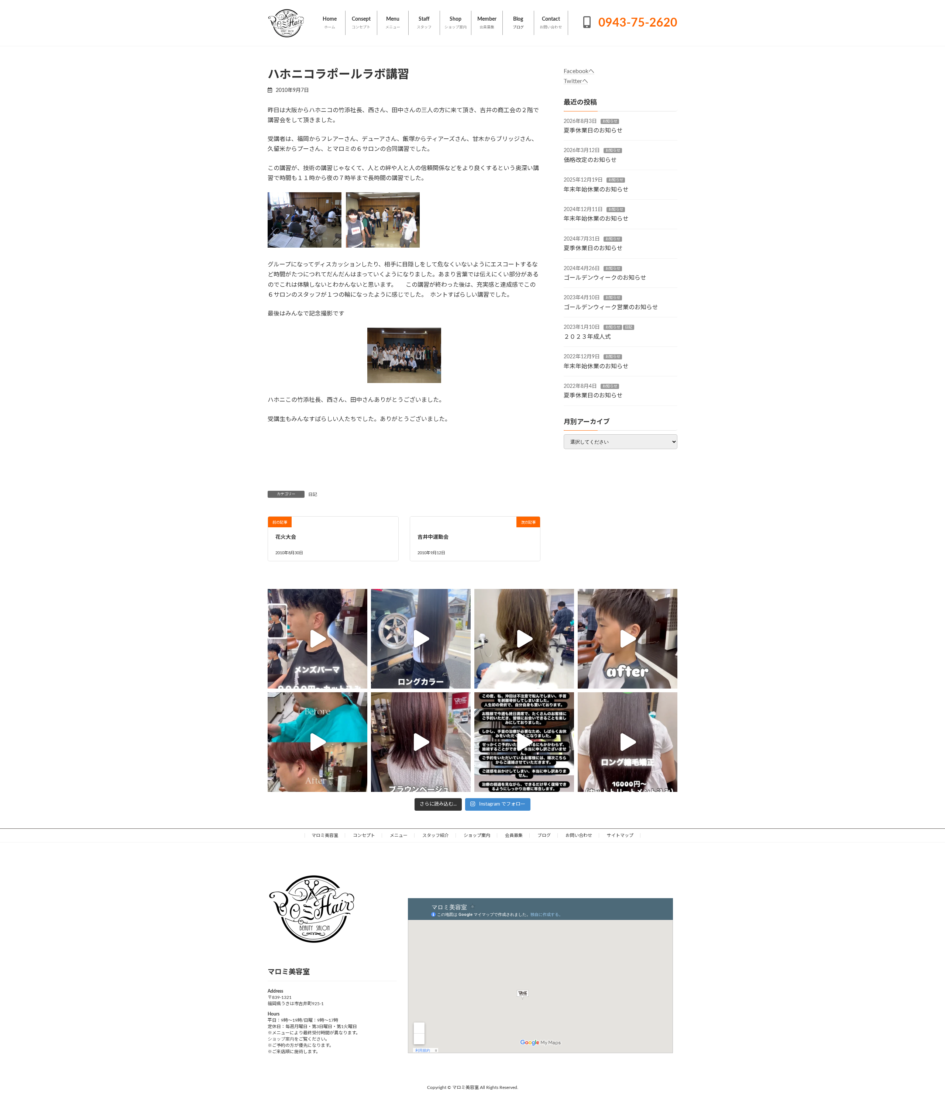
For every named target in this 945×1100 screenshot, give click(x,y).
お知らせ (609, 121)
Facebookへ (579, 71)
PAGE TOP (917, 1060)
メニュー (399, 835)
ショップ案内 (477, 835)
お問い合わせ (579, 835)
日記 (312, 494)
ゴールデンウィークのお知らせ (605, 278)
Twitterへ (576, 81)
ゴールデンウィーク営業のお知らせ (611, 307)
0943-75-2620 (636, 23)
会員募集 (514, 835)
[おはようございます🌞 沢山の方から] (317, 742)
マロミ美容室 (325, 835)
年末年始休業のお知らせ (596, 190)
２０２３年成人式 (587, 337)
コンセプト (364, 835)
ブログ (544, 835)
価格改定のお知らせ (590, 160)
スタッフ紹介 (435, 835)
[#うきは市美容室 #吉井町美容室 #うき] (317, 639)
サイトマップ (620, 835)
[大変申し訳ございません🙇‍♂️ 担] (421, 742)
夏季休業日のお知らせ (593, 131)
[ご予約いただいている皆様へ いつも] (524, 742)
